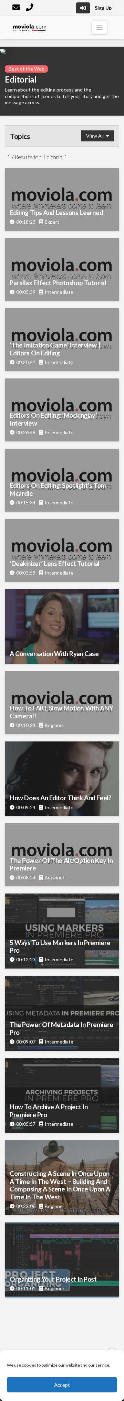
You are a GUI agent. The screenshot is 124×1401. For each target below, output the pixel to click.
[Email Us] (16, 8)
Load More (62, 1312)
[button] (99, 27)
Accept (62, 1385)
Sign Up (103, 8)
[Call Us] (30, 8)
